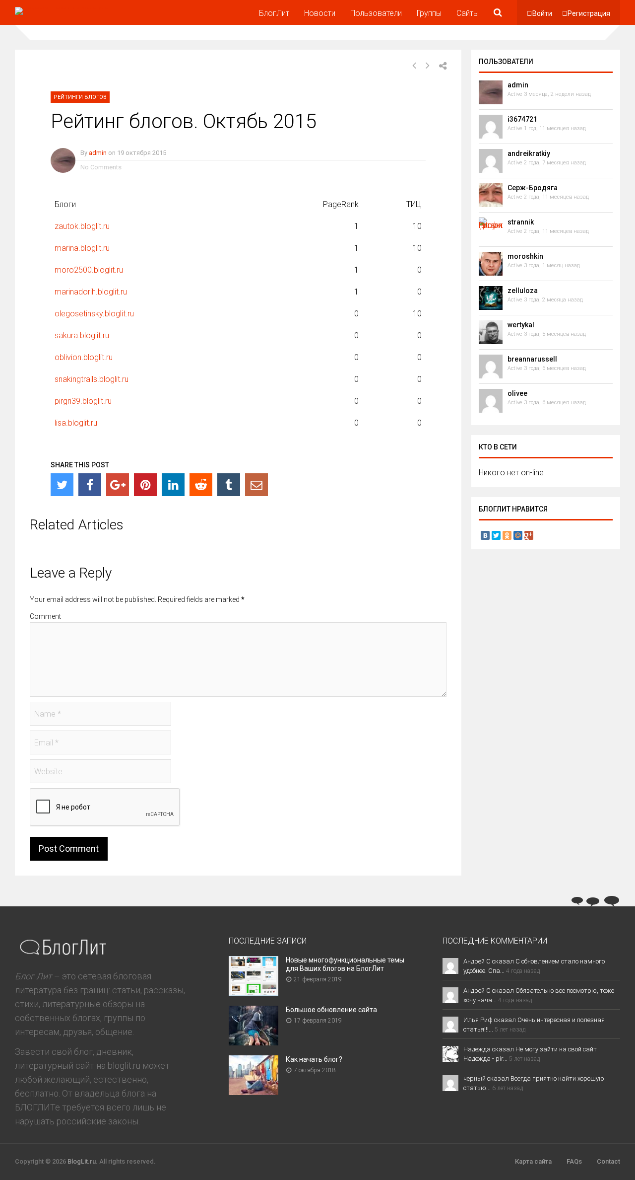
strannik (521, 222)
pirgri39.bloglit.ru (83, 401)
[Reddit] (201, 484)
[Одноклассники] (507, 535)
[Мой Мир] (517, 535)
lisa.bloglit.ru (76, 423)
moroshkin (525, 256)
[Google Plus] (528, 535)
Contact (608, 1161)
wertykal (521, 325)
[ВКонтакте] (485, 535)
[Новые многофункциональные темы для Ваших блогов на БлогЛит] (253, 992)
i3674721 (522, 119)
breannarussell (532, 359)
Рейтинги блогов (80, 97)
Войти (542, 13)
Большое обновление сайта (331, 1010)
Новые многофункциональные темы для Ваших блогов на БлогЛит (345, 964)
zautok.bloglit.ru (82, 226)
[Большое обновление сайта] (253, 1042)
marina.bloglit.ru (82, 248)
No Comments (101, 167)
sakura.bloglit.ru (82, 335)
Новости (319, 13)
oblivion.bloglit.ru (84, 357)
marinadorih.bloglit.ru (91, 291)
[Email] (256, 484)
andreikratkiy (529, 153)
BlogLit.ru (81, 1161)
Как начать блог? (314, 1059)
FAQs (574, 1161)
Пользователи (376, 13)
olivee (517, 393)
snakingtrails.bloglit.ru (91, 379)
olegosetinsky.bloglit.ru (94, 313)
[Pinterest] (145, 484)
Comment (45, 616)
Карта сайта (533, 1161)
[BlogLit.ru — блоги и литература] (61, 6)
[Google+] (117, 484)
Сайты (467, 13)
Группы (429, 13)
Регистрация (589, 13)
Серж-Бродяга (533, 188)
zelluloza (523, 291)
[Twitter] (62, 484)
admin (98, 152)
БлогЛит (274, 13)
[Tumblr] (228, 484)
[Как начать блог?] (253, 1092)
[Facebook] (89, 484)
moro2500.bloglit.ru (89, 270)
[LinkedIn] (173, 484)
